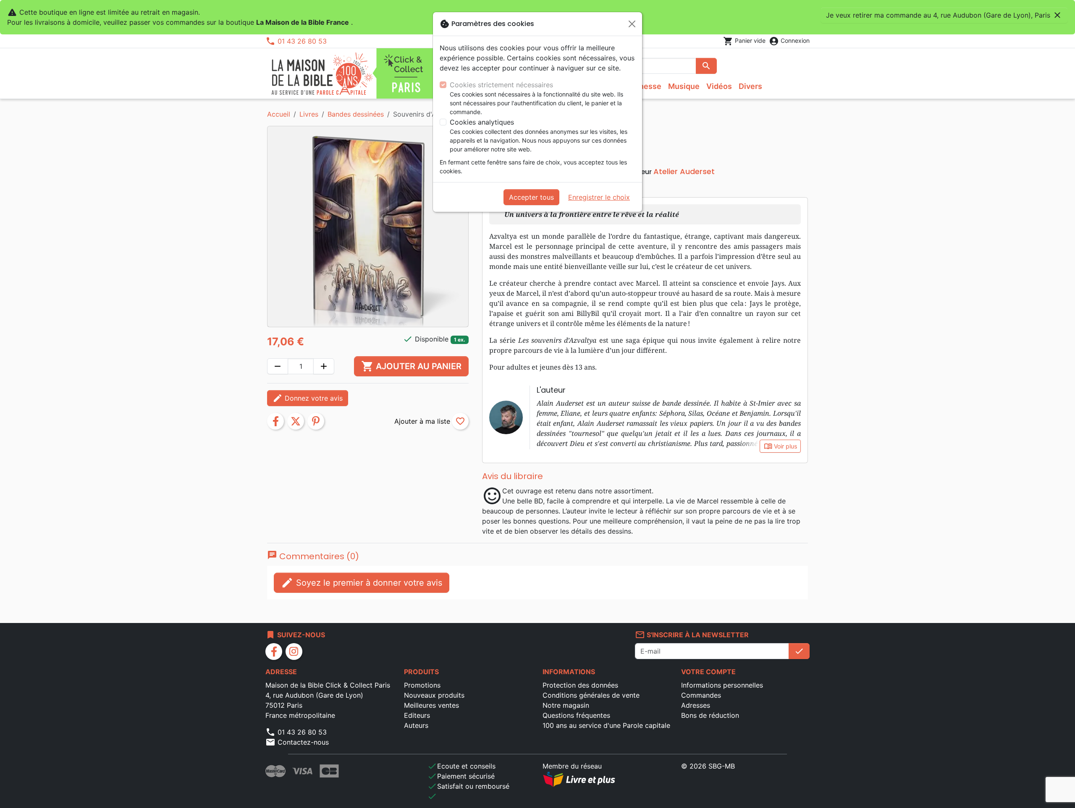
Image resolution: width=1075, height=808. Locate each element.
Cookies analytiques (482, 122)
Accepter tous (531, 197)
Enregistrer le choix (599, 197)
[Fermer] (632, 24)
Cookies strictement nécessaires (501, 85)
